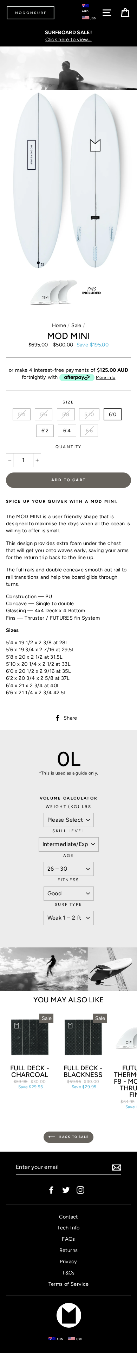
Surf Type (69, 904)
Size (68, 402)
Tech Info (68, 1227)
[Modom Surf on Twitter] (66, 1190)
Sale (76, 325)
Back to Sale (73, 1137)
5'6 (43, 414)
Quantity (69, 446)
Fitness (68, 879)
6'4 (67, 430)
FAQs (68, 1239)
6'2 (44, 430)
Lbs (86, 806)
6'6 (89, 430)
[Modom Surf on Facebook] (51, 1190)
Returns (68, 1250)
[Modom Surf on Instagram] (80, 1190)
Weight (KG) (68, 806)
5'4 (21, 414)
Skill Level (68, 830)
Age (68, 855)
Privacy (68, 1261)
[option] (68, 36)
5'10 (89, 414)
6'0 (112, 414)
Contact (68, 1217)
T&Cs (68, 1273)
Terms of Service (68, 1284)
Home (59, 325)
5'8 (66, 414)
